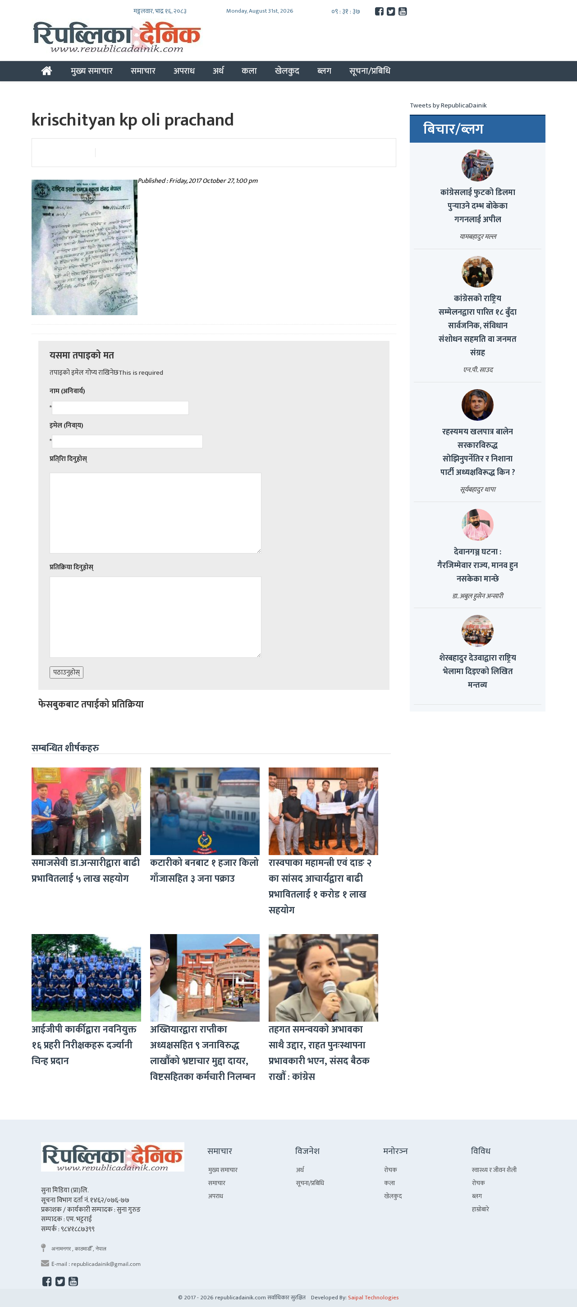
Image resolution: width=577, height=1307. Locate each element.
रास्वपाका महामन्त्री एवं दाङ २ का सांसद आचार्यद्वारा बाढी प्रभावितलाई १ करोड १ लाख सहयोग (320, 886)
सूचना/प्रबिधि (369, 71)
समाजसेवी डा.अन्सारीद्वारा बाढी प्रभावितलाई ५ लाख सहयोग (86, 871)
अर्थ (218, 71)
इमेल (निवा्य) (66, 425)
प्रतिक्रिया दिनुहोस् (71, 567)
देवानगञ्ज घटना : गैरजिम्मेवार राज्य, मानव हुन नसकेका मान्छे (477, 565)
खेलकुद (287, 71)
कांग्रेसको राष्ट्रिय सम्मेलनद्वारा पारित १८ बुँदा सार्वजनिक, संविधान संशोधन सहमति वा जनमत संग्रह (478, 326)
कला (249, 71)
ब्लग (324, 71)
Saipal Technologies (373, 1297)
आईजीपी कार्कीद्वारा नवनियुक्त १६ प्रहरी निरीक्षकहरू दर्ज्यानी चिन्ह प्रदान (84, 1045)
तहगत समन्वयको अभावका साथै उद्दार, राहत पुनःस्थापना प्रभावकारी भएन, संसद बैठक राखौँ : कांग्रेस (319, 1053)
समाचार (143, 71)
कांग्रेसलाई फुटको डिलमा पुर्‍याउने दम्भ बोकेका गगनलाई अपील (477, 206)
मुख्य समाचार (92, 71)
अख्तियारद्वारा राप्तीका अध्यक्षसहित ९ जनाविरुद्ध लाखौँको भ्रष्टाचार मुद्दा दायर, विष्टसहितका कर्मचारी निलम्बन (203, 1053)
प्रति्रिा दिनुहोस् (68, 459)
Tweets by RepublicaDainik (448, 105)
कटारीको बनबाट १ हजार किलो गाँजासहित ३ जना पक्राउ (204, 871)
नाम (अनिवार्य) (67, 391)
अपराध (184, 71)
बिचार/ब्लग (453, 129)
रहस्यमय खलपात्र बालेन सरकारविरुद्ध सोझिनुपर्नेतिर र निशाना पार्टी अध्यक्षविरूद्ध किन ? (477, 452)
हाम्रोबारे (480, 1209)
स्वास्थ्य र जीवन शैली (494, 1170)
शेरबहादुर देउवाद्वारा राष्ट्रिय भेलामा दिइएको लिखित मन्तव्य (477, 671)
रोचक (390, 1170)
